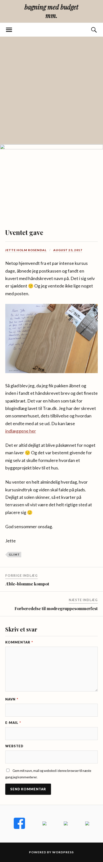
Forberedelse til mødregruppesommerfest (56, 608)
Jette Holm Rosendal (26, 250)
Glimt (14, 554)
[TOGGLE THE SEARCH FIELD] (94, 30)
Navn (11, 699)
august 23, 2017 (67, 250)
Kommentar (19, 642)
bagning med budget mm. (51, 10)
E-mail (13, 723)
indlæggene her (20, 431)
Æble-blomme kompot (27, 583)
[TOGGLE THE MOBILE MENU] (9, 30)
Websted (14, 746)
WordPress (63, 852)
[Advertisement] (51, 90)
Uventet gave (24, 232)
